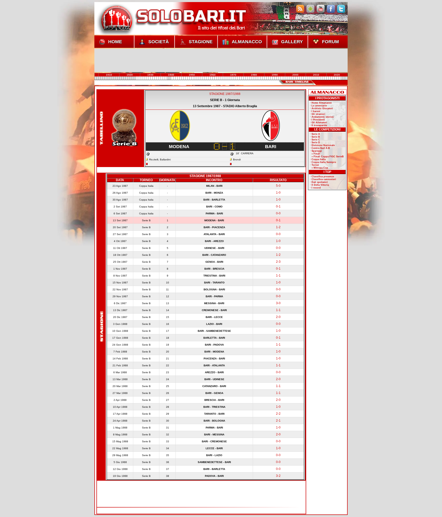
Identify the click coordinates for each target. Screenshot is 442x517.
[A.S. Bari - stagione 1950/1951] (182, 78)
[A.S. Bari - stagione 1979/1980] (242, 78)
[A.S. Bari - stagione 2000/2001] (286, 78)
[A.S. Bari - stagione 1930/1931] (141, 78)
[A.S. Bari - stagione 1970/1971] (224, 78)
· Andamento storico (322, 117)
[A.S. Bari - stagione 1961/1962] (205, 78)
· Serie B (315, 137)
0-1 (278, 206)
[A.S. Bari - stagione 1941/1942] (164, 78)
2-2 (278, 413)
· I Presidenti (317, 119)
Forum (330, 41)
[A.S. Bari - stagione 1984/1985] (253, 78)
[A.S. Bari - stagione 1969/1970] (222, 78)
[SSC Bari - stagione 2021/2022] (329, 78)
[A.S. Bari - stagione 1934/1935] (149, 78)
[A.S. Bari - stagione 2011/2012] (309, 78)
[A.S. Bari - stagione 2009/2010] (305, 78)
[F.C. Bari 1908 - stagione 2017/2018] (321, 78)
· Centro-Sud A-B (320, 148)
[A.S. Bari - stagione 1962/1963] (207, 78)
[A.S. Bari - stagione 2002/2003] (290, 78)
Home (115, 41)
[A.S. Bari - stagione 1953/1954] (189, 78)
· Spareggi (316, 151)
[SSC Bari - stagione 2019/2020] (325, 78)
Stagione (201, 41)
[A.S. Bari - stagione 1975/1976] (234, 78)
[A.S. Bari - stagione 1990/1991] (265, 78)
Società (158, 41)
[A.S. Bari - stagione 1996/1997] (278, 78)
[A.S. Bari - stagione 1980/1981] (245, 78)
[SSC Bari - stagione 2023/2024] (334, 78)
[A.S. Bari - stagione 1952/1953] (187, 78)
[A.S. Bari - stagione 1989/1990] (263, 78)
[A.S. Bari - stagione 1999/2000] (284, 78)
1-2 (278, 227)
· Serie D (315, 142)
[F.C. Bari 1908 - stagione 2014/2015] (315, 78)
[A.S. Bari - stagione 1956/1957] (195, 78)
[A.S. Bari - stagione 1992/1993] (269, 78)
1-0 (278, 192)
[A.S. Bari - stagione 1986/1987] (257, 78)
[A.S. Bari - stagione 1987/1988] (259, 78)
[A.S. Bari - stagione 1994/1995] (274, 78)
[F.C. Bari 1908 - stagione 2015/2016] (317, 78)
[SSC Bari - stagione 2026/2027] (340, 78)
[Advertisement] (221, 60)
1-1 (278, 275)
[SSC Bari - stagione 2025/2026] (338, 78)
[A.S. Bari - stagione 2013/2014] (313, 78)
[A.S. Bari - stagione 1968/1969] (220, 78)
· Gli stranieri (317, 114)
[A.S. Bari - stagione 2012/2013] (311, 78)
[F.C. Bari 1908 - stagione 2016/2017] (319, 78)
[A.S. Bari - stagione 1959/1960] (201, 78)
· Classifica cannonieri (323, 179)
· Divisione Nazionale (322, 145)
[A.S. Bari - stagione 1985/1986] (255, 78)
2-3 (278, 261)
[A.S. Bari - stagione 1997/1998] (280, 78)
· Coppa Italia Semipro (323, 162)
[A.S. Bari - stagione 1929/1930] (139, 78)
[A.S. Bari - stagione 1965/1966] (214, 78)
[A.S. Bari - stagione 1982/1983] (249, 78)
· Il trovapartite (318, 125)
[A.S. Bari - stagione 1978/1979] (240, 78)
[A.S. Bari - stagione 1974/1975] (232, 78)
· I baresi (315, 111)
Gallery (292, 41)
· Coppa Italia (318, 159)
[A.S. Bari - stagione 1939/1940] (160, 78)
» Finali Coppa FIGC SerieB (327, 156)
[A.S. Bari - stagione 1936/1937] (153, 78)
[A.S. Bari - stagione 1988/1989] (261, 78)
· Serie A (315, 134)
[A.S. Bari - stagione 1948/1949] (178, 78)
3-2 (278, 476)
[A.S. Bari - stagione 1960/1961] (203, 78)
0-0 (278, 213)
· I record (315, 187)
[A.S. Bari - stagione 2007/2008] (301, 78)
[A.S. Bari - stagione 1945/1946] (172, 78)
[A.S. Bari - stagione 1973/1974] (230, 78)
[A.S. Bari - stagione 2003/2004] (292, 78)
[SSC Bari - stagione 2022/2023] (331, 78)
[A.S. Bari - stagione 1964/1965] (212, 78)
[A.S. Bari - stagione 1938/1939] (158, 78)
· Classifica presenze (322, 176)
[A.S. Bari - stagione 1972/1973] (228, 78)
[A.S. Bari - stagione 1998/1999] (282, 78)
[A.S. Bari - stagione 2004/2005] (294, 78)
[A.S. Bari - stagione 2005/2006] (296, 78)
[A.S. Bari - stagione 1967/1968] (218, 78)
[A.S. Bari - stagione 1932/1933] (145, 78)
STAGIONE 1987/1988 (224, 94)
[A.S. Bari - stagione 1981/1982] (247, 78)
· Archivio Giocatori (321, 108)
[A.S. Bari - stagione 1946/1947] (174, 78)
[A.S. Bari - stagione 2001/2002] (288, 78)
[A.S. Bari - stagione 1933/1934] (147, 78)
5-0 (278, 186)
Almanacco (247, 41)
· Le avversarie (318, 105)
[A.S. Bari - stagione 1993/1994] (271, 78)
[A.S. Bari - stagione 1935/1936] (151, 78)
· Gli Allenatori (318, 122)
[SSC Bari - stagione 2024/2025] (336, 78)
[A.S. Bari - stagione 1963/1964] (209, 78)
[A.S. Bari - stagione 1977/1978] (238, 78)
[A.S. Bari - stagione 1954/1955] (191, 78)
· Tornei (314, 165)
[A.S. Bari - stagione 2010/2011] (307, 78)
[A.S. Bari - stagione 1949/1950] (180, 78)
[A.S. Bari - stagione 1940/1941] (162, 78)
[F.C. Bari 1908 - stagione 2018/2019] (323, 78)
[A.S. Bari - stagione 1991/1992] (267, 78)
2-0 (278, 317)
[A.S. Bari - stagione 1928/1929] (137, 78)
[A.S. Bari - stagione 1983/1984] (251, 78)
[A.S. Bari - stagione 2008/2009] (303, 78)
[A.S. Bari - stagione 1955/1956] (193, 78)
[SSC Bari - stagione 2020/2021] (327, 78)
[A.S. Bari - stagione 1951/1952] (185, 78)
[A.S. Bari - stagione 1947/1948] (176, 78)
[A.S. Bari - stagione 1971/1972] (226, 78)
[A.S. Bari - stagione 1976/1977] (236, 78)
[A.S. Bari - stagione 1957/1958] (197, 78)
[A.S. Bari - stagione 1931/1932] (143, 78)
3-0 (278, 303)
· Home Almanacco (321, 103)
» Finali (315, 153)
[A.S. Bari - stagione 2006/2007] (298, 78)
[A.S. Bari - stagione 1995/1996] (276, 78)
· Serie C (315, 139)
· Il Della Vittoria (319, 185)
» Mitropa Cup (319, 168)
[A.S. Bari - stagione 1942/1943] (166, 78)
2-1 (278, 420)
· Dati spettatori (319, 182)
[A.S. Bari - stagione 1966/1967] (216, 78)
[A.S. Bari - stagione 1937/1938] (155, 78)
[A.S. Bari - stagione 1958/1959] (199, 78)
